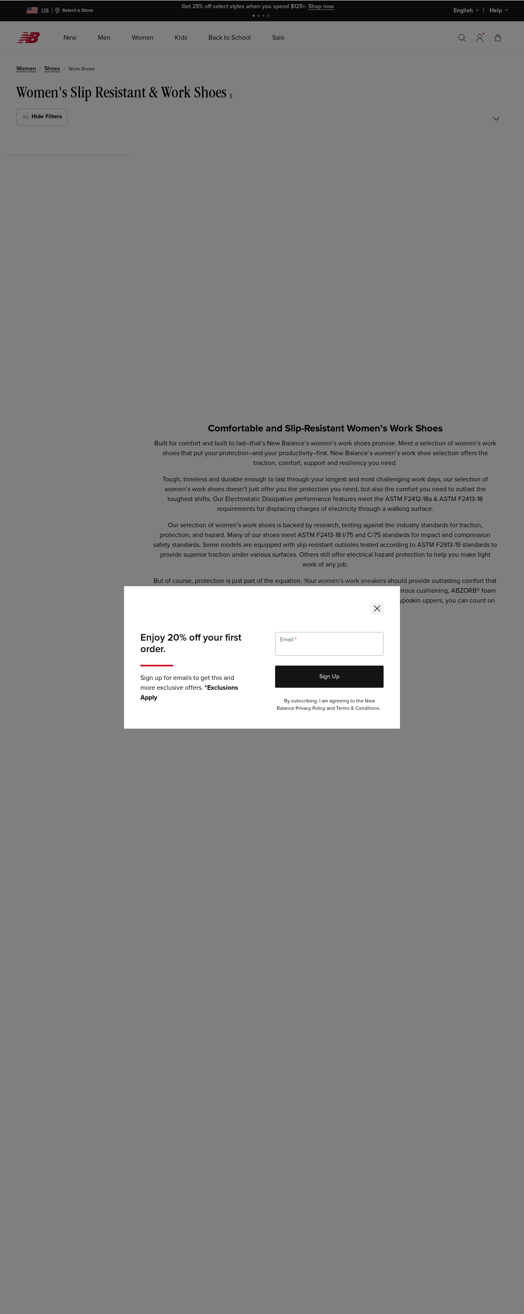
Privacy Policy (310, 708)
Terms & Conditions (357, 708)
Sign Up (329, 676)
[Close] (377, 609)
